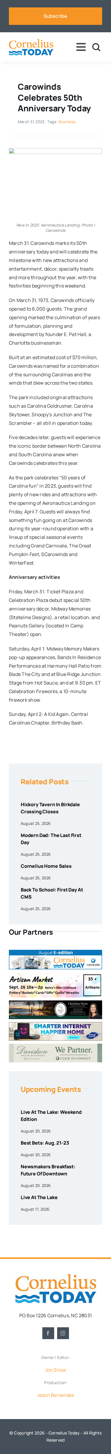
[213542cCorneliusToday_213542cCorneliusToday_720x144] (55, 1024)
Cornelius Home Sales (46, 866)
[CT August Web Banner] (55, 952)
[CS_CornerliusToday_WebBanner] (55, 1003)
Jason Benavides (55, 1395)
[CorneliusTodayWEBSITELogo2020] (55, 1276)
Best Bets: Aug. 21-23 (45, 1143)
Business (67, 121)
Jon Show (55, 1370)
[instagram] (63, 1333)
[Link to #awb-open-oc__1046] (96, 47)
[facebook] (48, 1333)
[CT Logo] (31, 41)
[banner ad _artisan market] (55, 974)
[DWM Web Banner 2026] (55, 1046)
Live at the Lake (39, 1197)
